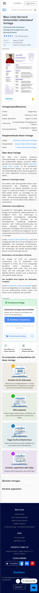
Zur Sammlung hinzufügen (17, 336)
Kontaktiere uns (19, 541)
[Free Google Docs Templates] (4, 10)
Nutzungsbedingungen (19, 517)
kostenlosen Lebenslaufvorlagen (20, 286)
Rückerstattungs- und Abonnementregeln (19, 527)
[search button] (35, 10)
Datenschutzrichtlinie (19, 520)
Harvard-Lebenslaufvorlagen (18, 239)
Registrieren (30, 3)
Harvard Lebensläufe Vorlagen (26, 144)
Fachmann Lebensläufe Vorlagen (25, 140)
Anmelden (17, 3)
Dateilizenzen (19, 514)
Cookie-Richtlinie (19, 524)
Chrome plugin (19, 538)
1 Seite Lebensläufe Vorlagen (26, 147)
